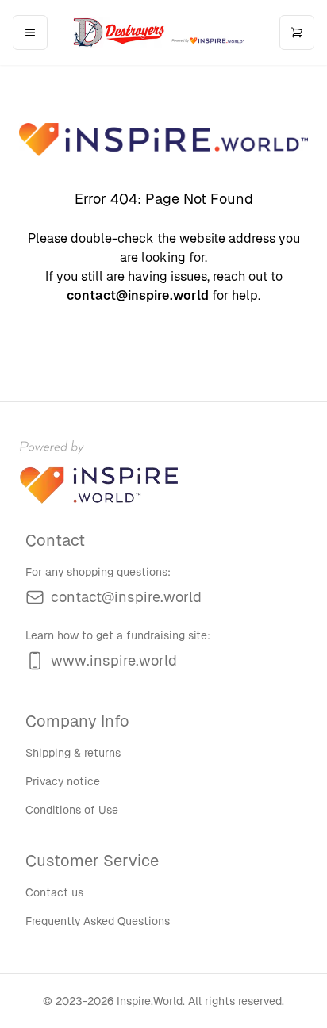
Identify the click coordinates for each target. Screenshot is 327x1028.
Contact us (54, 892)
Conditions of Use (71, 810)
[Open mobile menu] (30, 32)
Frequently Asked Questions (97, 921)
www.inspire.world (114, 660)
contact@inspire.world (138, 295)
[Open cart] (296, 32)
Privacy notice (62, 781)
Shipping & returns (73, 752)
